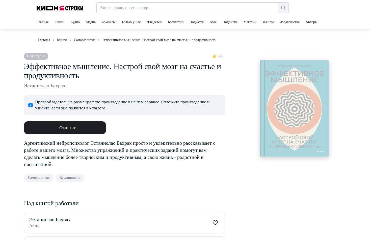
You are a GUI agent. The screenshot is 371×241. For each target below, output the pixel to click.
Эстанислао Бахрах (44, 85)
